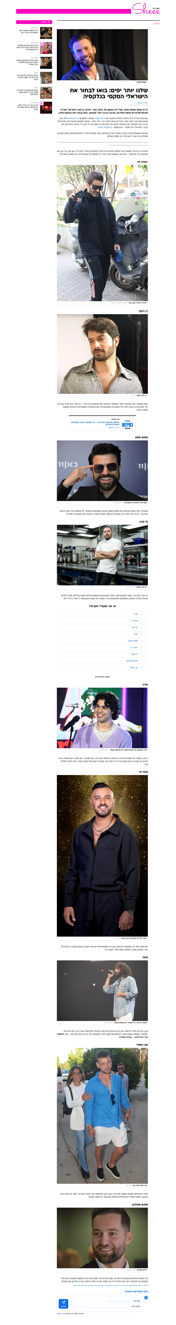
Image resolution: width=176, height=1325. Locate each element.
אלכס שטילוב (92, 1285)
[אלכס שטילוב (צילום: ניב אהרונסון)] (102, 1240)
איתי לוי (100, 1285)
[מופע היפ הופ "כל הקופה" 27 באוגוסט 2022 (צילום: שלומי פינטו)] (102, 992)
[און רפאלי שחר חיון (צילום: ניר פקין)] (102, 1118)
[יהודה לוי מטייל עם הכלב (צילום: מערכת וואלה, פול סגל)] (102, 235)
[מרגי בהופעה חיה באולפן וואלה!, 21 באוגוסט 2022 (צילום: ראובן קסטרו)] (102, 720)
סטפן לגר (84, 1285)
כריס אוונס (74, 118)
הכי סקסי (99, 118)
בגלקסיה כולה (105, 127)
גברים (146, 1285)
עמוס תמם (133, 1285)
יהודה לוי (125, 1285)
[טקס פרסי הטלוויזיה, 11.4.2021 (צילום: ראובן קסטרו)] (102, 472)
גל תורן (119, 1285)
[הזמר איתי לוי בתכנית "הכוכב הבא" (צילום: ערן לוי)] (102, 858)
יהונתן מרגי (108, 1285)
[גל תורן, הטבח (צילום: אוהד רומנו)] (102, 557)
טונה (114, 1285)
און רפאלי (76, 1285)
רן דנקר (140, 1285)
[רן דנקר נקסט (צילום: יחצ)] (102, 356)
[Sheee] (145, 8)
